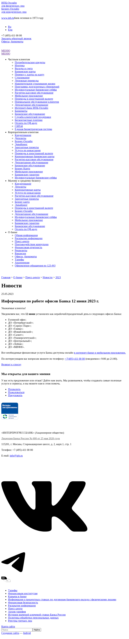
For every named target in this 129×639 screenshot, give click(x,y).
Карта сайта (8, 626)
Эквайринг (21, 144)
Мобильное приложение (29, 95)
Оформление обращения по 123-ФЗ (35, 265)
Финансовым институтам (22, 593)
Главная (5, 277)
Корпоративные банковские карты (34, 156)
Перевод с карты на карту (29, 74)
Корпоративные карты (28, 189)
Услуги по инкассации (28, 150)
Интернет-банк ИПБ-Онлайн (31, 107)
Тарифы (19, 259)
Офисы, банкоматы (12, 41)
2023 (58, 277)
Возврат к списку (11, 364)
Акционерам (22, 262)
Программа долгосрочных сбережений (37, 86)
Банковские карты (25, 71)
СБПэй (19, 126)
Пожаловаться (16, 392)
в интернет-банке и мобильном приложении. (100, 352)
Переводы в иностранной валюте (34, 98)
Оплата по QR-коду (26, 123)
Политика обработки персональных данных (33, 617)
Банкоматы (21, 111)
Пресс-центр (22, 241)
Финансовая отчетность (28, 247)
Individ (27, 633)
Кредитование (23, 135)
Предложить (15, 395)
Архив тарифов (17, 611)
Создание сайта (10, 633)
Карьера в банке (17, 596)
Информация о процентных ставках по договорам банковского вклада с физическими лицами (62, 599)
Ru (9, 26)
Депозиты (20, 138)
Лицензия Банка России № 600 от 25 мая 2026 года (30, 438)
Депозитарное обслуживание (31, 104)
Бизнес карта (22, 201)
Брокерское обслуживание (30, 114)
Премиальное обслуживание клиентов (37, 101)
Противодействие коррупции (32, 244)
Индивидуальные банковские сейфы (36, 89)
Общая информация (26, 235)
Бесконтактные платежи (28, 120)
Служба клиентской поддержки (33, 117)
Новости (48, 277)
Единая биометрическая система (33, 129)
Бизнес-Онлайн (24, 141)
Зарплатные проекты (27, 147)
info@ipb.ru (16, 455)
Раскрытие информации (28, 238)
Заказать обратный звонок (16, 38)
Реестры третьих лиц (20, 620)
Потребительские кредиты (30, 62)
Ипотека (20, 65)
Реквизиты (21, 250)
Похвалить (14, 389)
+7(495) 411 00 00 (75, 358)
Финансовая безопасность (23, 602)
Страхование (22, 77)
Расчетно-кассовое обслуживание (34, 92)
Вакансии (20, 253)
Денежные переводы (27, 80)
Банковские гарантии (27, 174)
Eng (10, 29)
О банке (18, 277)
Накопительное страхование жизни (35, 83)
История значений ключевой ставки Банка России (37, 614)
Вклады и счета (24, 68)
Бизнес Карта (22, 168)
